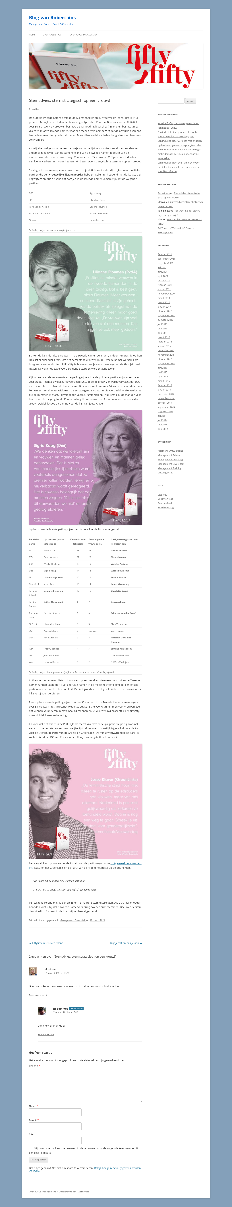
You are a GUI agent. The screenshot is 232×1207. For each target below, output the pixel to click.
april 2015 (163, 376)
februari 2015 (165, 385)
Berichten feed (165, 498)
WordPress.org (166, 507)
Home (32, 34)
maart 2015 (164, 381)
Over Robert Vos (52, 34)
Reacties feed (165, 503)
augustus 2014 (165, 411)
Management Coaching (170, 459)
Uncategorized (165, 472)
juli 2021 (162, 267)
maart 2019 (164, 298)
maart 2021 (164, 280)
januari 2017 (164, 306)
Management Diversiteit (73, 920)
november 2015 (166, 354)
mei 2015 (162, 372)
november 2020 (166, 293)
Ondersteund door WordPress (74, 1191)
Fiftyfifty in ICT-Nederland (46, 943)
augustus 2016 (165, 319)
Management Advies (169, 455)
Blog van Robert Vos (52, 17)
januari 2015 (164, 389)
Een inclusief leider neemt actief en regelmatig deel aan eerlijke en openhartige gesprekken (179, 154)
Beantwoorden (37, 995)
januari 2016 (164, 346)
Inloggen (162, 494)
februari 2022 (165, 254)
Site (31, 1134)
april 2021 (163, 276)
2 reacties (34, 109)
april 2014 (163, 429)
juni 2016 (162, 324)
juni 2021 (162, 271)
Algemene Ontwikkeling (170, 450)
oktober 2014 (165, 402)
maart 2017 (164, 302)
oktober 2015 (165, 359)
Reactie (34, 1065)
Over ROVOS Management (84, 34)
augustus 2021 (165, 263)
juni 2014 (162, 420)
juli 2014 (162, 415)
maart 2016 (164, 337)
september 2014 (166, 407)
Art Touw (162, 228)
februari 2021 (165, 284)
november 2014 (166, 398)
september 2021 (166, 258)
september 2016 (166, 315)
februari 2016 (165, 341)
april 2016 (163, 332)
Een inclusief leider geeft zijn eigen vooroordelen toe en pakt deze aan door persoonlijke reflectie (179, 167)
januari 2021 (164, 289)
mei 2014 (162, 424)
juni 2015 (162, 367)
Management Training (169, 468)
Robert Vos (60, 1008)
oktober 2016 (165, 311)
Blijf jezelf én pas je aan (126, 943)
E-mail (34, 1120)
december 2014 (166, 394)
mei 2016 (162, 328)
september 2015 (166, 363)
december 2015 (166, 350)
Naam (33, 1106)
